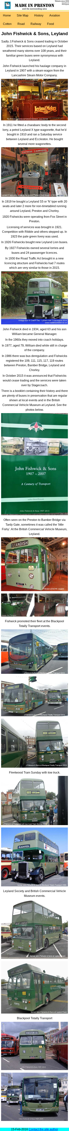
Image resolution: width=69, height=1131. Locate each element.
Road (21, 23)
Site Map (22, 15)
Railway (36, 23)
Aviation (54, 15)
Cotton (7, 23)
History (38, 15)
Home (7, 15)
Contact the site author (43, 1129)
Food (50, 23)
